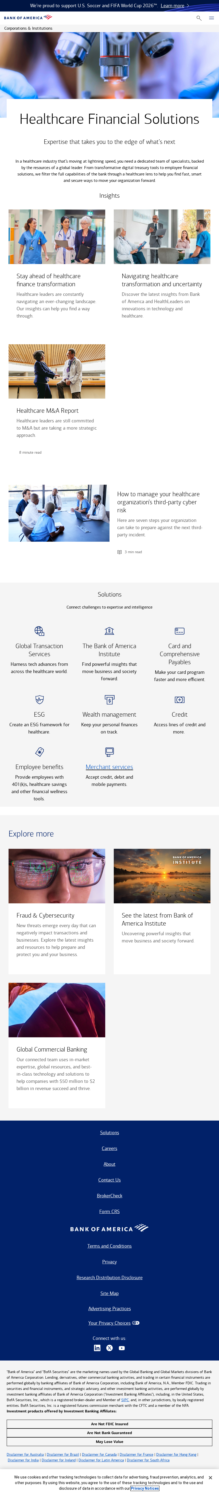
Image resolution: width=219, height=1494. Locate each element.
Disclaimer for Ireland (59, 1460)
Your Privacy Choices (109, 1323)
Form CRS (109, 1211)
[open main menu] (211, 18)
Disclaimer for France (136, 1454)
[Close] (210, 1478)
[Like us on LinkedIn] (97, 1348)
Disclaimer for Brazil (63, 1454)
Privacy (109, 1262)
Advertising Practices (109, 1309)
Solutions (109, 1133)
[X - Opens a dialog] (109, 1348)
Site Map (109, 1293)
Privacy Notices (145, 1488)
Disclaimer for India (23, 1460)
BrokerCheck (109, 1196)
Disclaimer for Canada (99, 1454)
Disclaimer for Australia (25, 1454)
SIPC (125, 1400)
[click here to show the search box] (199, 18)
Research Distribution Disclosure (110, 1278)
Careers (109, 1148)
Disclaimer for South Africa (148, 1460)
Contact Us (109, 1180)
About (109, 1164)
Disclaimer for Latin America (101, 1460)
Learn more (172, 6)
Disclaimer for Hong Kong (176, 1454)
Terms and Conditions (109, 1246)
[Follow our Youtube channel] (122, 1348)
